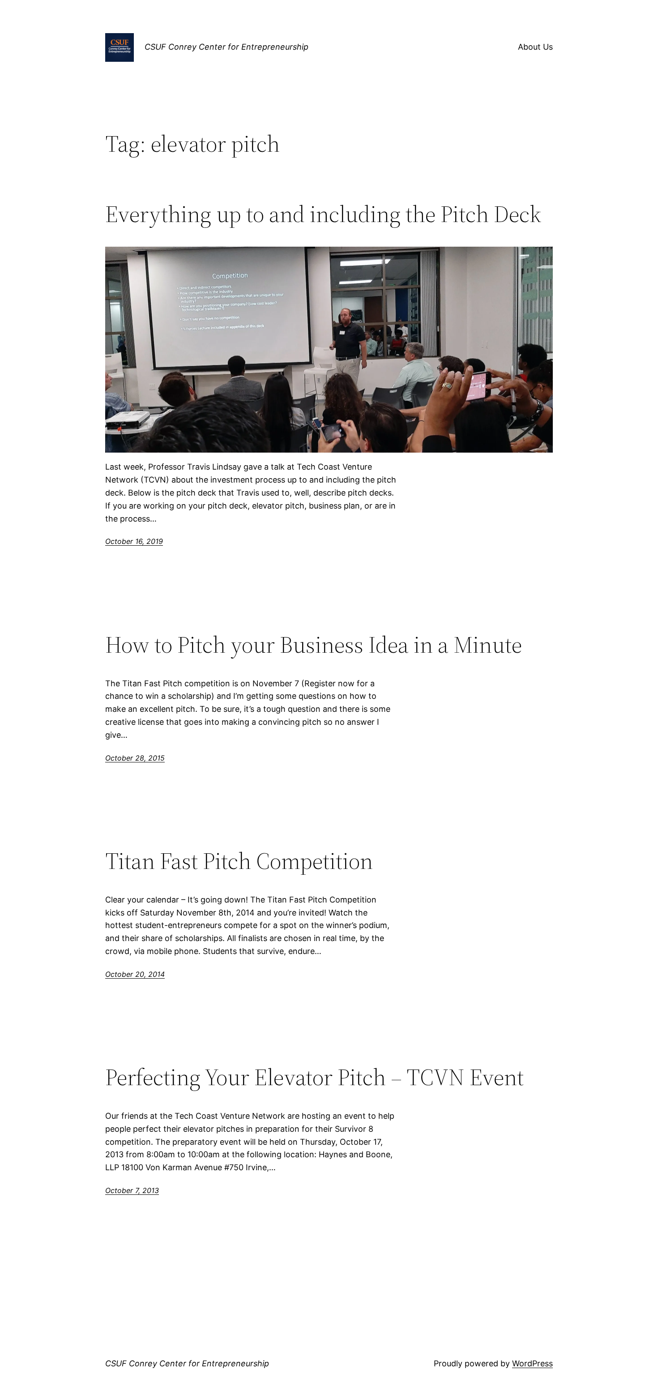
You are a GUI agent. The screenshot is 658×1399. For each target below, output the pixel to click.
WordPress (532, 1363)
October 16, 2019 (134, 541)
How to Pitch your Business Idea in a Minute (313, 644)
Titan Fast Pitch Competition (239, 860)
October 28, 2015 (135, 757)
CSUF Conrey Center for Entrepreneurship (226, 46)
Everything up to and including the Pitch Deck (323, 214)
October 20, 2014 (135, 974)
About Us (535, 46)
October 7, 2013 (132, 1190)
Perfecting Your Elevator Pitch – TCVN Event (314, 1077)
